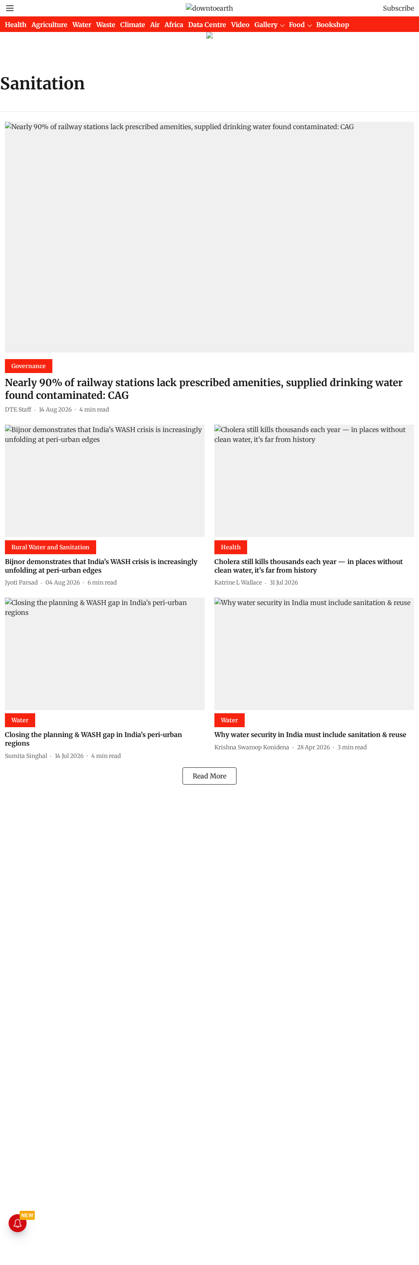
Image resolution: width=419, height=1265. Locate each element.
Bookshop (332, 24)
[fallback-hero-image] (209, 237)
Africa (173, 24)
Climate (132, 24)
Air (155, 24)
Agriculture (50, 24)
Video (240, 24)
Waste (105, 24)
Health (16, 24)
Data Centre (207, 24)
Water (81, 24)
